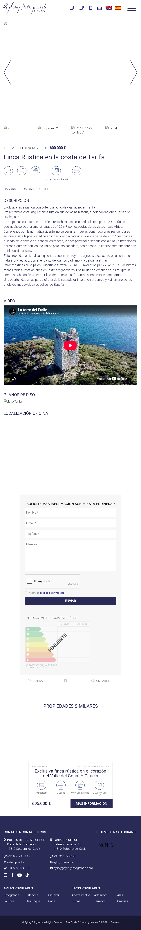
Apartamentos (81, 895)
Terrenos (100, 901)
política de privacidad (52, 592)
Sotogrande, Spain (116, 845)
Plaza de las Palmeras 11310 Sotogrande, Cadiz (26, 844)
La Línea (9, 901)
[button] (133, 73)
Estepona (32, 895)
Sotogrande (11, 895)
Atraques (122, 901)
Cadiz (51, 901)
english (108, 7)
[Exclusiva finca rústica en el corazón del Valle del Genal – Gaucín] (70, 736)
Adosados (101, 895)
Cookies (115, 922)
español (117, 7)
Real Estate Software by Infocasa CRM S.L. (87, 922)
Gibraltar (53, 895)
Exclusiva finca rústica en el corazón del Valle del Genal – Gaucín (70, 773)
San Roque (33, 901)
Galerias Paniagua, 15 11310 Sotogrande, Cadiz (69, 844)
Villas (119, 895)
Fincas (76, 901)
